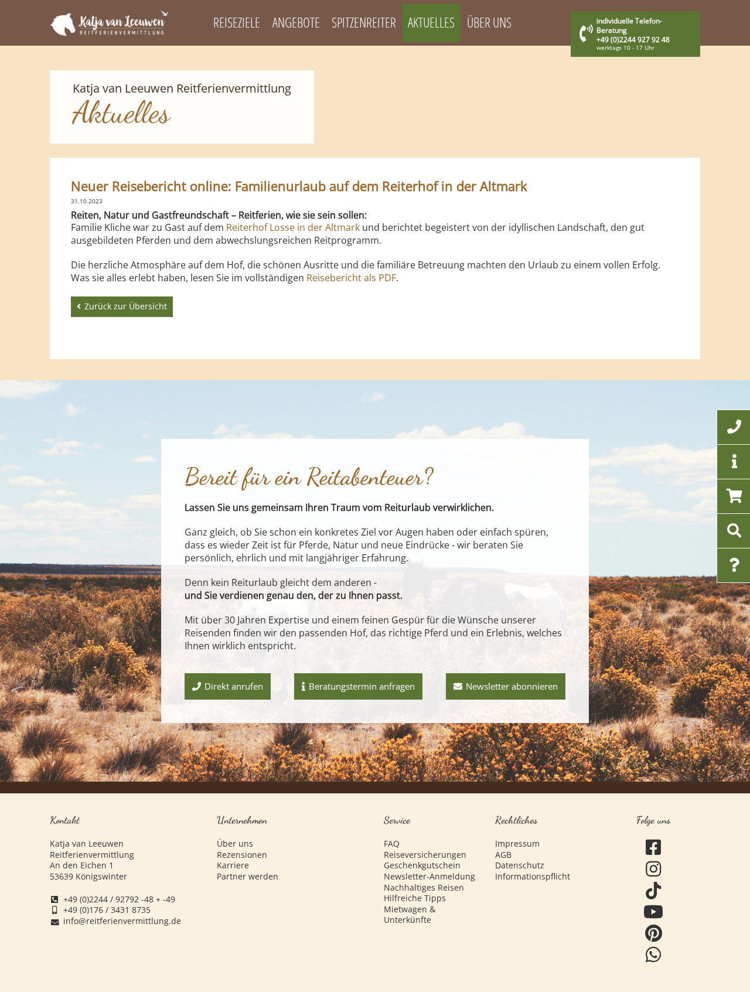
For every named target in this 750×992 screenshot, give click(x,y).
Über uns (235, 843)
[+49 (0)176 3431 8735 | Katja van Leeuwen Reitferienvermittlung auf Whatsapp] (653, 955)
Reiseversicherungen (425, 855)
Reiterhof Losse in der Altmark (293, 227)
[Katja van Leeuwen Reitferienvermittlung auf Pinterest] (653, 934)
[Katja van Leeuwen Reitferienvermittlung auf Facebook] (653, 847)
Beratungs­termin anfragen (362, 686)
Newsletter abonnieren (512, 686)
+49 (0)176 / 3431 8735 (107, 910)
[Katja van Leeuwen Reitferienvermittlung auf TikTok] (653, 891)
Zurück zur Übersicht (125, 306)
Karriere (233, 865)
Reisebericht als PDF (351, 278)
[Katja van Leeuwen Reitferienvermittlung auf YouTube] (653, 912)
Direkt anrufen (233, 686)
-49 (169, 899)
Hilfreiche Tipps (415, 898)
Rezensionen (242, 855)
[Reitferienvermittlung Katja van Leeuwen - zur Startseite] (109, 23)
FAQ (392, 843)
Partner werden (247, 876)
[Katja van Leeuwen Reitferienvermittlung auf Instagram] (653, 869)
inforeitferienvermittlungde (122, 921)
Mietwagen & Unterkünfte (409, 915)
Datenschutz (519, 865)
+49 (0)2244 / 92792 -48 (108, 899)
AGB (503, 855)
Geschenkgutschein (422, 865)
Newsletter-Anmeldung (429, 876)
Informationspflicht (532, 876)
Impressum (517, 843)
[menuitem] (236, 23)
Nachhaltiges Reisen (424, 887)
